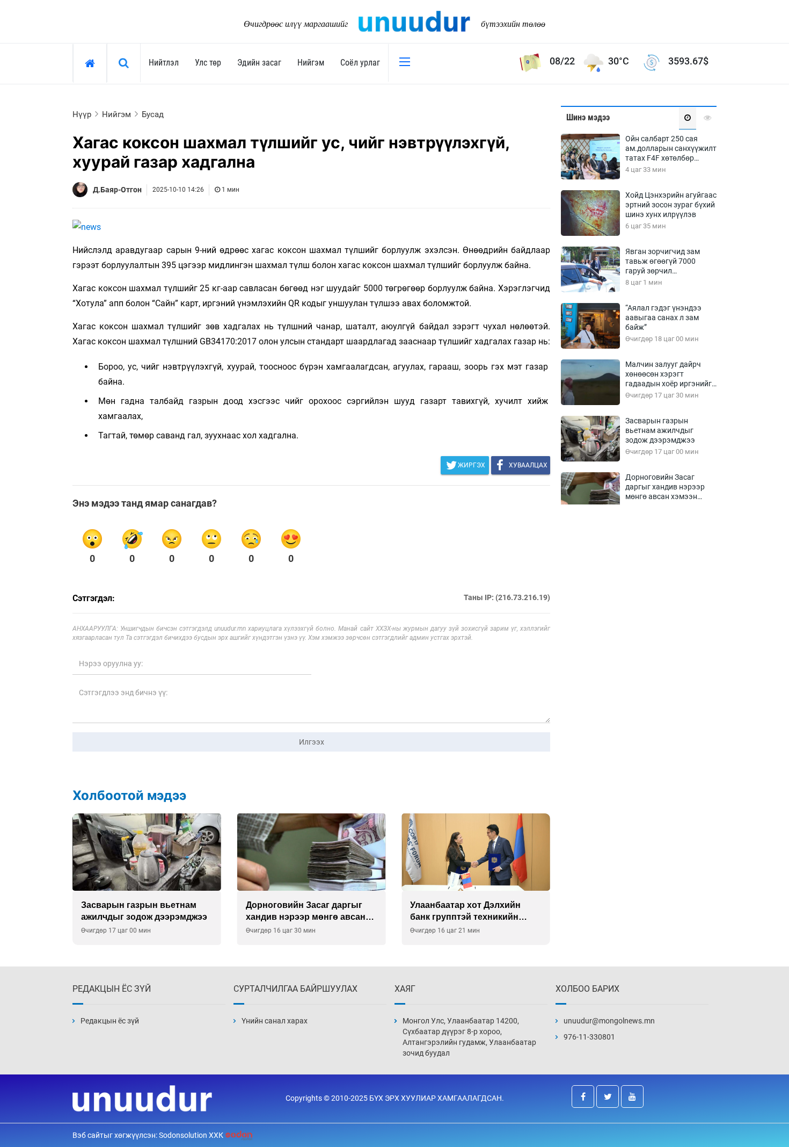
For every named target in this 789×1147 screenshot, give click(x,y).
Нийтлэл (164, 62)
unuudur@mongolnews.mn (609, 1020)
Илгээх (311, 742)
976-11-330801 (589, 1037)
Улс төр (208, 62)
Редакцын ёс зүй (110, 1020)
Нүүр (81, 114)
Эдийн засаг (259, 62)
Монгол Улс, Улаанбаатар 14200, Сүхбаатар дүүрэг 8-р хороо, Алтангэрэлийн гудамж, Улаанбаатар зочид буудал (469, 1036)
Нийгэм (310, 62)
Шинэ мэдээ (588, 117)
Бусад (153, 114)
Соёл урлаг (360, 62)
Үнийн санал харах (275, 1020)
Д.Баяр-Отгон (117, 189)
